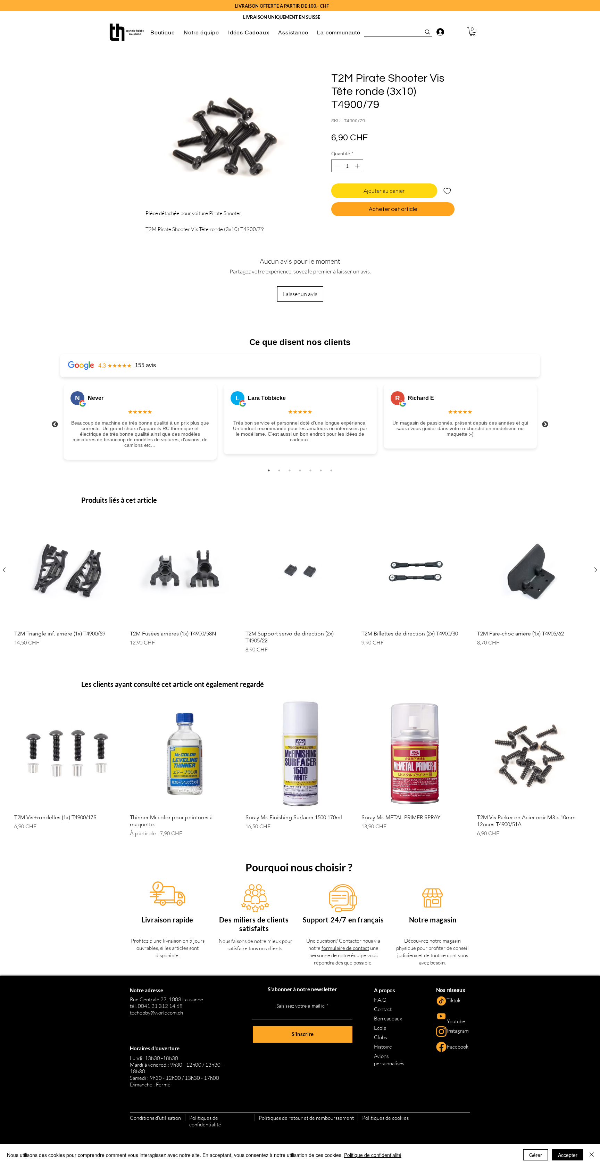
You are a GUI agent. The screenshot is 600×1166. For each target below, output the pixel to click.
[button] (162, 32)
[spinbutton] (347, 166)
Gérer (535, 1154)
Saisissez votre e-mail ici (300, 1005)
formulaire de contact (345, 948)
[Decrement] (336, 166)
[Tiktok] (441, 1001)
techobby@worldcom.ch (156, 1012)
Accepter (567, 1154)
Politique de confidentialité (372, 1154)
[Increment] (357, 166)
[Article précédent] (4, 570)
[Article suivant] (596, 570)
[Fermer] (592, 1154)
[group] (300, 584)
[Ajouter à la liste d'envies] (447, 190)
